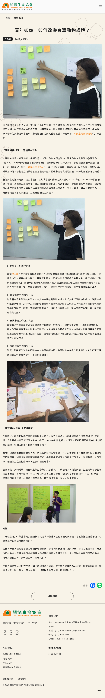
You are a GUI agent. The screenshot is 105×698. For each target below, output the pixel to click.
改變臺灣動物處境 (83, 133)
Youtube (11, 632)
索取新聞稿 (54, 648)
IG (17, 632)
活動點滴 (18, 17)
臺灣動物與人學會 (11, 667)
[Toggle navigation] (101, 6)
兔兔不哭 (7, 658)
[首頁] (17, 6)
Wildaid (7, 662)
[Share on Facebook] (92, 585)
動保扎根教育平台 (11, 654)
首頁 (7, 17)
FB (5, 632)
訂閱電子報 (54, 653)
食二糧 (15, 273)
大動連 (7, 39)
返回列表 (52, 596)
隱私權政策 (8, 679)
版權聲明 (22, 679)
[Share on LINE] (99, 585)
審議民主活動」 (36, 167)
